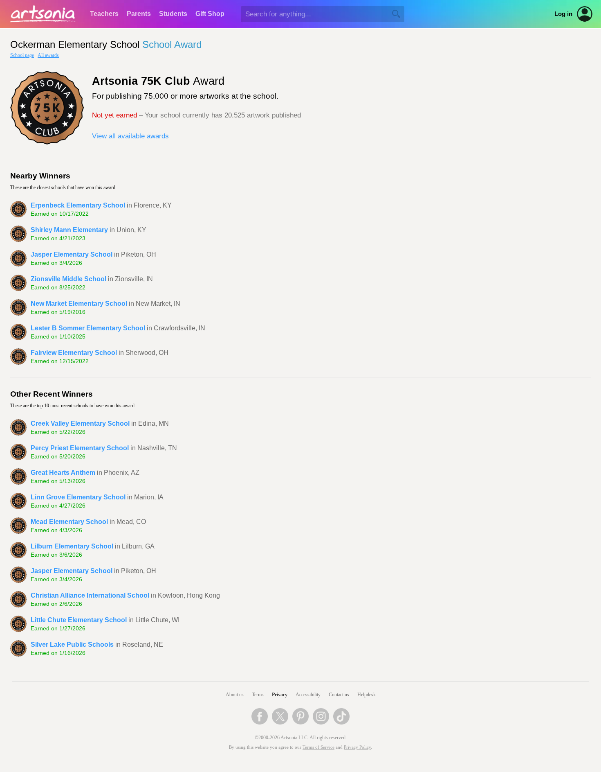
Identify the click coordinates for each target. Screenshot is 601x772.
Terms (258, 695)
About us (235, 695)
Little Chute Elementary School (79, 619)
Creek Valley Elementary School (80, 423)
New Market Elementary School (79, 303)
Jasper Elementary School (71, 254)
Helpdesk (366, 695)
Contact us (339, 695)
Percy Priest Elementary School (80, 448)
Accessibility (308, 695)
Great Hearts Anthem (63, 472)
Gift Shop (209, 13)
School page (22, 55)
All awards (48, 55)
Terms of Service (318, 747)
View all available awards (130, 136)
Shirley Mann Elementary (69, 229)
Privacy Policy (357, 747)
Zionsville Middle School (68, 278)
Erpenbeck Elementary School (78, 205)
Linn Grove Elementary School (78, 497)
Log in (563, 14)
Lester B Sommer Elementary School (88, 328)
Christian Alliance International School (90, 595)
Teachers (104, 13)
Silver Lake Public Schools (72, 644)
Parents (139, 13)
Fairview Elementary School (74, 352)
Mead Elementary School (69, 521)
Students (173, 13)
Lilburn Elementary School (72, 546)
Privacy (279, 695)
